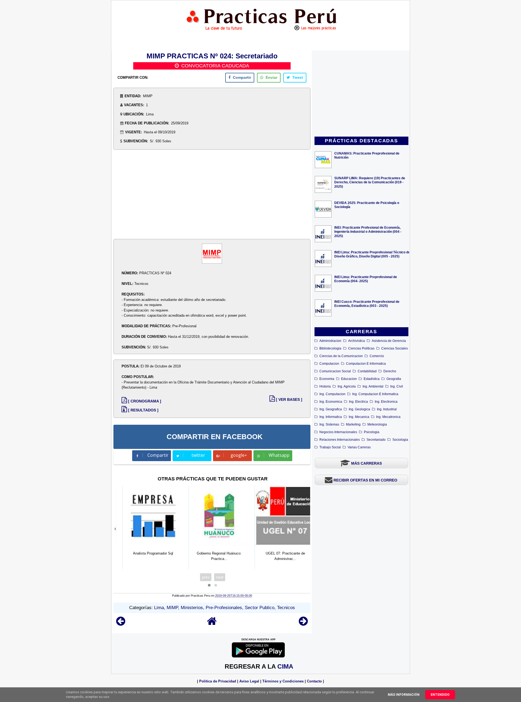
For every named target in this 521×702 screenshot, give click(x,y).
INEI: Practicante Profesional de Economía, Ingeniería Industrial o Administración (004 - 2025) (367, 231)
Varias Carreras (359, 447)
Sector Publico (259, 607)
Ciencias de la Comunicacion (341, 356)
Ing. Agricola (347, 386)
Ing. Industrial (387, 409)
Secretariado (376, 440)
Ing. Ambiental (373, 386)
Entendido (440, 695)
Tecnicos (286, 607)
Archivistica (356, 341)
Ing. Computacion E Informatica (375, 394)
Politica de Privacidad (217, 681)
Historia (325, 386)
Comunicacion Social (335, 371)
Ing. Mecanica (359, 417)
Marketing (353, 424)
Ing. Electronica (386, 402)
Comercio (377, 356)
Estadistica (372, 379)
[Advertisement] (361, 94)
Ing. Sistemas (329, 424)
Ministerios (192, 607)
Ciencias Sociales (394, 348)
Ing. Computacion (332, 394)
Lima (159, 607)
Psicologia (371, 432)
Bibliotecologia (330, 348)
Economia (326, 379)
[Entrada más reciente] (120, 624)
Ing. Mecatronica (388, 417)
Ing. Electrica (358, 402)
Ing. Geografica (330, 409)
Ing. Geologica (359, 409)
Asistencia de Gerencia (389, 341)
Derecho (389, 371)
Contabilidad (367, 371)
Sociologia (400, 440)
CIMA (285, 666)
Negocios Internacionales (338, 432)
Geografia (393, 379)
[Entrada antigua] (303, 624)
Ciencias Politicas (361, 348)
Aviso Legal (249, 681)
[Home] (212, 624)
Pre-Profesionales (224, 607)
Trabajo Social (330, 447)
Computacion (329, 364)
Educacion (349, 379)
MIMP (172, 607)
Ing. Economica (330, 402)
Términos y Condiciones (283, 681)
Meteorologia (377, 424)
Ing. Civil (396, 386)
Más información (404, 695)
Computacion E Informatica (366, 364)
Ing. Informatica (330, 417)
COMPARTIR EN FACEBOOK (215, 437)
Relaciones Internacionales (339, 440)
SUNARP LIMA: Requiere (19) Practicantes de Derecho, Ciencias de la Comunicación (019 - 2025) (369, 182)
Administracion (330, 341)
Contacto (314, 681)
